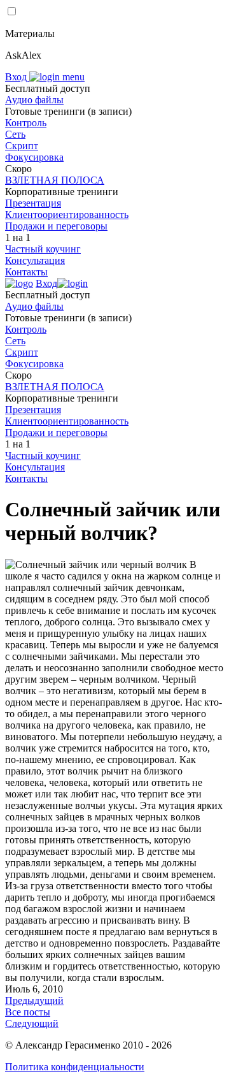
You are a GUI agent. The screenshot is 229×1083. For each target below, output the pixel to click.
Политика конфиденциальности (74, 1066)
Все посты (27, 1012)
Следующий (32, 1023)
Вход (17, 76)
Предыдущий (34, 1000)
